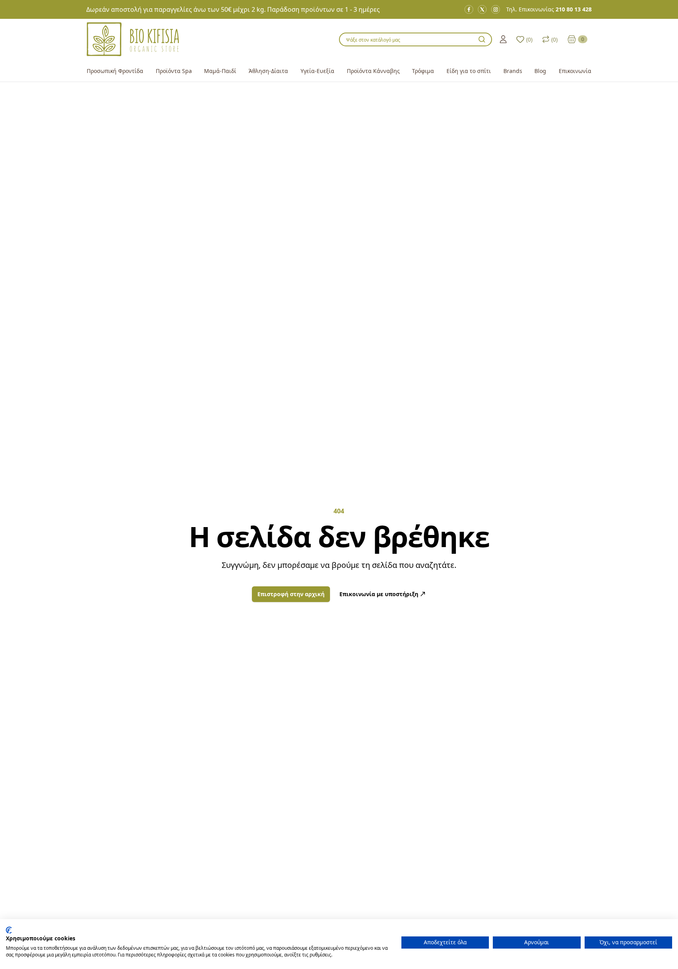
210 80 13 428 (574, 9)
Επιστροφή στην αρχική (290, 594)
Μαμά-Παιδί (220, 71)
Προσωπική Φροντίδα (115, 71)
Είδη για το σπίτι (469, 71)
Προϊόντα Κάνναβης (373, 71)
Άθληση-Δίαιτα (268, 71)
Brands (512, 71)
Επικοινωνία (575, 71)
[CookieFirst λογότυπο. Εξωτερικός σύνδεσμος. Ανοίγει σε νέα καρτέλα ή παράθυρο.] (9, 930)
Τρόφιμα (423, 71)
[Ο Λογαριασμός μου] (503, 39)
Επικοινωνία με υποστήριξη (378, 594)
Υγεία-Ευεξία (317, 71)
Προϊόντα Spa (174, 71)
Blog (540, 71)
